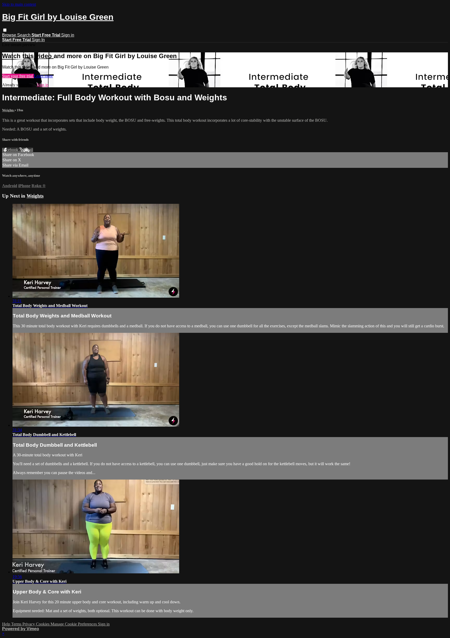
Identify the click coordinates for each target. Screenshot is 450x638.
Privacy (29, 624)
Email (28, 150)
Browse (9, 35)
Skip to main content (19, 4)
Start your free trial (18, 76)
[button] (5, 30)
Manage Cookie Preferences (74, 624)
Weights (8, 110)
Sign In (38, 40)
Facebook (10, 150)
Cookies (43, 624)
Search (24, 35)
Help (6, 624)
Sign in (67, 35)
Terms (16, 624)
